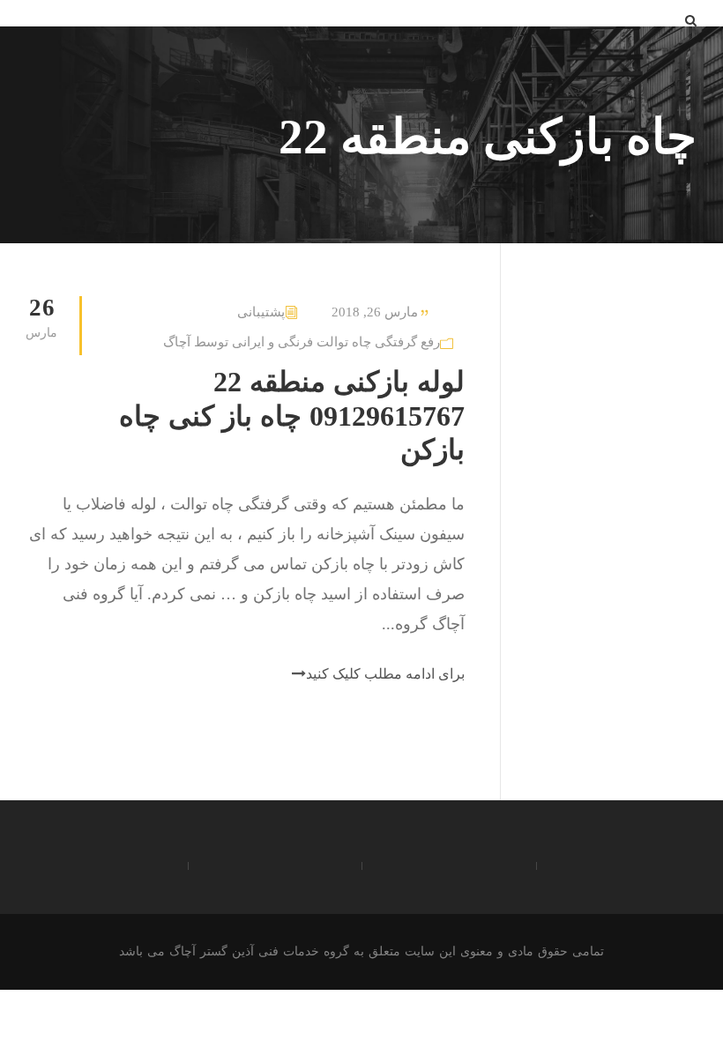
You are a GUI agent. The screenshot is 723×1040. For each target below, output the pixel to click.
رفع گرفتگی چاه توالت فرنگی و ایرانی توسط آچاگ (301, 342)
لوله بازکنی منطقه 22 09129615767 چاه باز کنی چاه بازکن (292, 415)
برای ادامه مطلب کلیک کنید (385, 673)
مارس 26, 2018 (375, 312)
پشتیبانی (261, 312)
